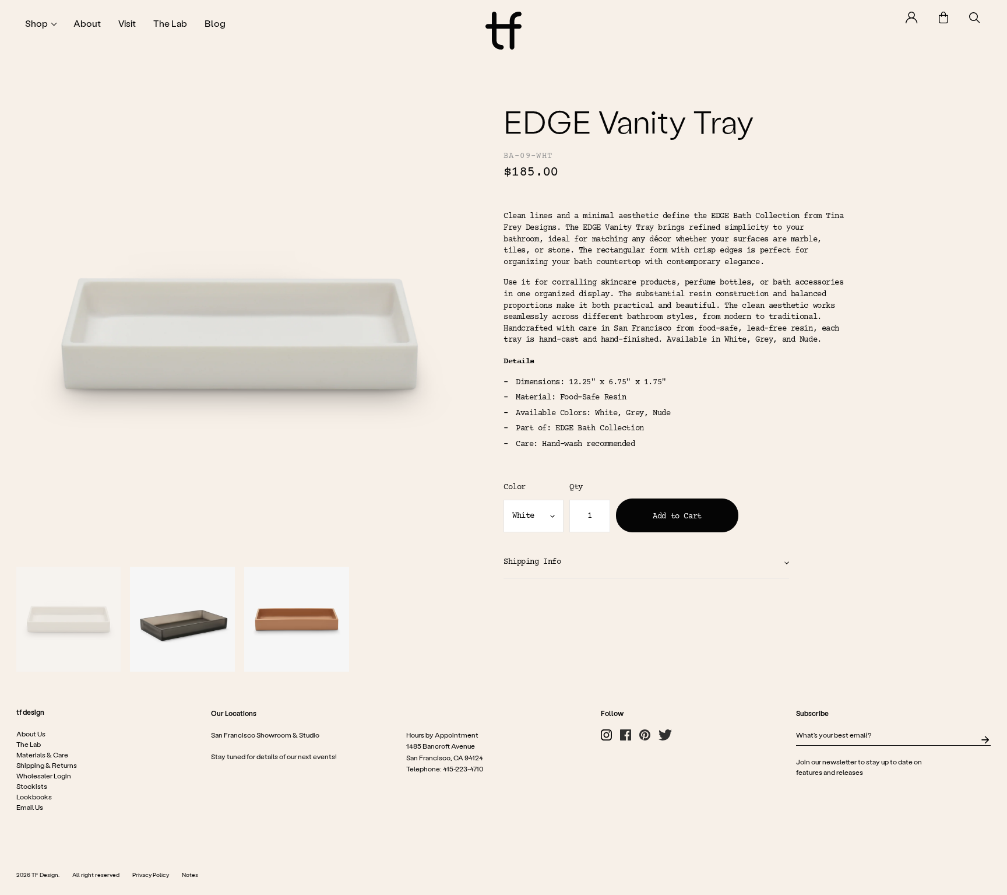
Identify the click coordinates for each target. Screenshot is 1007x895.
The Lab (170, 23)
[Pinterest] (644, 734)
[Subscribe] (985, 739)
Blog (215, 23)
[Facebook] (625, 734)
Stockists (31, 786)
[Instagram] (606, 734)
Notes (190, 874)
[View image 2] (182, 619)
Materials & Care (42, 754)
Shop (36, 23)
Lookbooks (34, 796)
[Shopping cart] (943, 17)
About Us (30, 733)
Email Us (29, 807)
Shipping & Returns (46, 765)
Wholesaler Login (43, 775)
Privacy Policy (150, 874)
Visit (127, 23)
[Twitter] (665, 734)
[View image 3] (297, 619)
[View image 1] (69, 619)
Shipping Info (532, 562)
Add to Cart (677, 516)
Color (515, 487)
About (87, 23)
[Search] (975, 17)
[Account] (911, 17)
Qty (576, 487)
